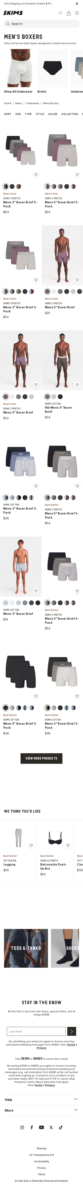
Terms (41, 1174)
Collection (69, 114)
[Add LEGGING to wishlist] (31, 845)
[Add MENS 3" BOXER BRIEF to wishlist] (36, 385)
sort (7, 114)
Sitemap (42, 1148)
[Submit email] (71, 1031)
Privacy (41, 1167)
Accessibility (41, 1161)
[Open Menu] (77, 13)
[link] (26, 948)
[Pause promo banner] (77, 3)
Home (7, 103)
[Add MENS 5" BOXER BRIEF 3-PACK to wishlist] (77, 174)
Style (40, 114)
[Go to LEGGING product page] (18, 838)
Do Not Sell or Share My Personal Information (41, 1180)
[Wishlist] (60, 13)
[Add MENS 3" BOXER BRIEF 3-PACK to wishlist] (36, 280)
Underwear (32, 103)
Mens (18, 103)
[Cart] (68, 13)
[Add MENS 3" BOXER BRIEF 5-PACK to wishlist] (36, 174)
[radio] (5, 186)
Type (28, 114)
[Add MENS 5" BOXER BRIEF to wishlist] (77, 280)
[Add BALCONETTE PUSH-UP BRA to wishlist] (68, 845)
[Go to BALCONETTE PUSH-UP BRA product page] (55, 838)
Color (52, 114)
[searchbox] (45, 23)
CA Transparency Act (41, 1154)
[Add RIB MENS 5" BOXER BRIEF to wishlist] (77, 385)
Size (18, 114)
